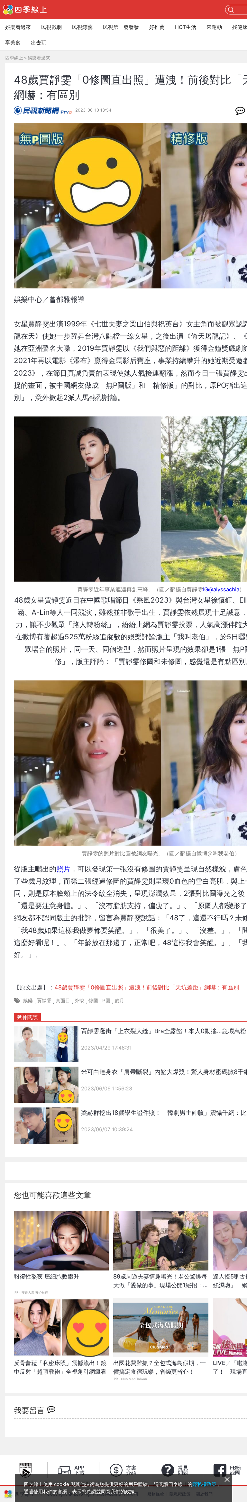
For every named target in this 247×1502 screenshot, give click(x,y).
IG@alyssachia (221, 589)
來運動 (214, 27)
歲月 (119, 1000)
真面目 (63, 1000)
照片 (63, 868)
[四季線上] (25, 10)
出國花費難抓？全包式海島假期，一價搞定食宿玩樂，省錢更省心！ (159, 1367)
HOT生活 (185, 27)
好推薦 (157, 27)
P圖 (106, 1000)
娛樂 (28, 1000)
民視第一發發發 (121, 27)
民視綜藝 (82, 27)
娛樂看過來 (18, 27)
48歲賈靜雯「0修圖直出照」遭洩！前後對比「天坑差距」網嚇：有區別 (146, 987)
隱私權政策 (204, 1484)
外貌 (79, 1000)
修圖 (93, 1000)
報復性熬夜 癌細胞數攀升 (46, 1276)
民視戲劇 (51, 27)
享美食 (13, 42)
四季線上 (14, 57)
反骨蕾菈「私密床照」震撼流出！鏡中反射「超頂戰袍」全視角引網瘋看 (60, 1367)
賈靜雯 (44, 1000)
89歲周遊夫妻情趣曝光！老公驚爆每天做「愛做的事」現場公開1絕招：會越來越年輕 (160, 1284)
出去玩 (38, 42)
